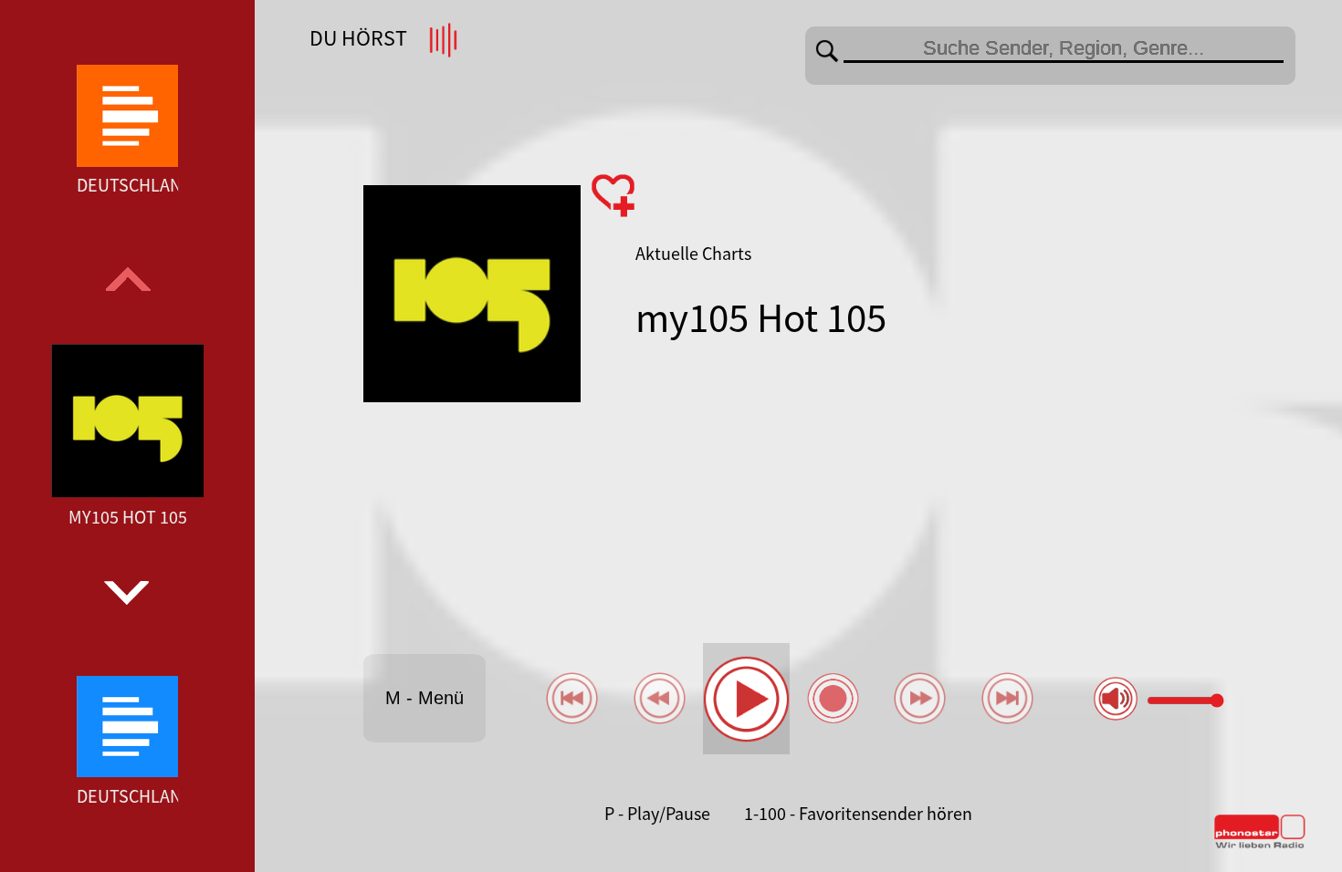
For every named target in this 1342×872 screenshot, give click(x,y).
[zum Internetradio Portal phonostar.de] (1259, 845)
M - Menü (424, 698)
